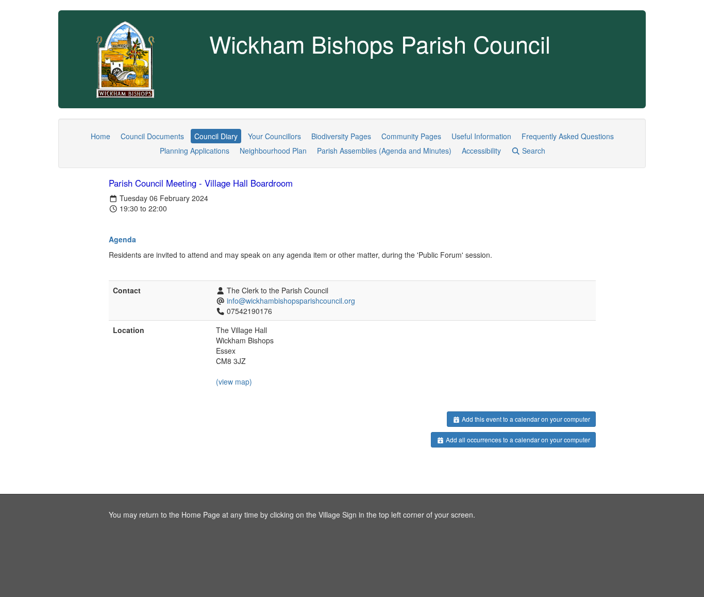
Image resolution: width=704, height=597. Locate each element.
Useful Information (481, 136)
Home (100, 136)
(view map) (234, 381)
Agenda (122, 239)
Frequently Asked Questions (568, 136)
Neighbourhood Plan (273, 150)
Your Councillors (274, 136)
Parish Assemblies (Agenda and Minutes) (384, 150)
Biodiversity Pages (341, 136)
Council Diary (216, 136)
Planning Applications (194, 150)
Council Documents (152, 136)
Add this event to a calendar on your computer (525, 418)
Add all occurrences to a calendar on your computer (517, 439)
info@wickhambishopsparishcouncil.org (291, 300)
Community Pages (411, 136)
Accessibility (481, 150)
